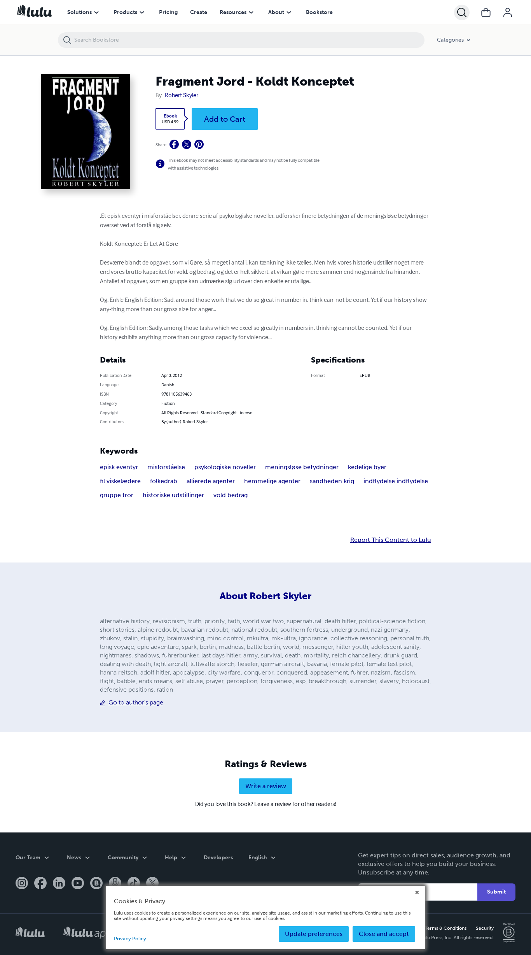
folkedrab (163, 481)
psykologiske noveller (225, 467)
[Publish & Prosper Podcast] (115, 884)
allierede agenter (211, 481)
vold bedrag (230, 495)
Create (198, 12)
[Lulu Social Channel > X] (152, 884)
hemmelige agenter (272, 481)
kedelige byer (367, 467)
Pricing (168, 12)
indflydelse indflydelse (395, 481)
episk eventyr (119, 467)
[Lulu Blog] (96, 884)
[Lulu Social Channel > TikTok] (134, 884)
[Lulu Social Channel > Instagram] (22, 884)
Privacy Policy (130, 938)
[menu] (96, 12)
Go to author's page (135, 702)
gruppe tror (116, 495)
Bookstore (319, 12)
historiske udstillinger (173, 495)
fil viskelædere (120, 481)
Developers (218, 857)
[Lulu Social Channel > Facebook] (40, 884)
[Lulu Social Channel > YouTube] (78, 884)
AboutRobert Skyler (265, 595)
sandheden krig (332, 481)
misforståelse (166, 467)
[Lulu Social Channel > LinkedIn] (59, 884)
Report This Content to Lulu (390, 539)
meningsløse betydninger (302, 467)
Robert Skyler (181, 94)
